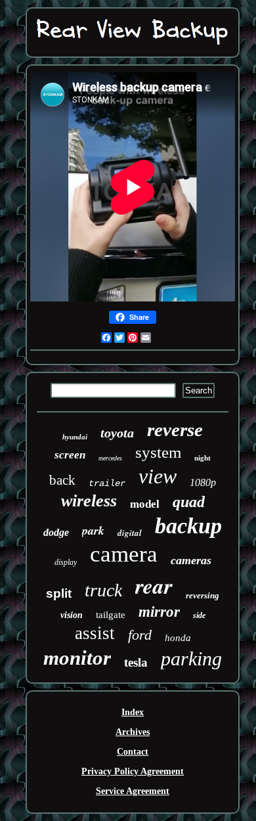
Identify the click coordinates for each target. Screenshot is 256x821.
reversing (202, 595)
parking (191, 658)
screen (69, 455)
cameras (191, 560)
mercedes (110, 458)
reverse (175, 429)
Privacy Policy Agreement (132, 771)
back (62, 480)
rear (154, 585)
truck (103, 590)
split (59, 593)
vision (71, 615)
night (202, 458)
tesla (136, 662)
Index (132, 712)
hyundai (74, 437)
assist (95, 633)
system (158, 452)
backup (188, 526)
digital (129, 533)
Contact (132, 752)
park (93, 530)
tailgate (110, 615)
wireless (89, 500)
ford (140, 635)
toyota (117, 433)
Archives (133, 732)
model (145, 504)
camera (124, 554)
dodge (56, 532)
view (158, 476)
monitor (77, 657)
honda (178, 637)
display (65, 562)
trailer (107, 483)
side (199, 615)
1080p (203, 482)
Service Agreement (132, 791)
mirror (159, 612)
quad (189, 501)
